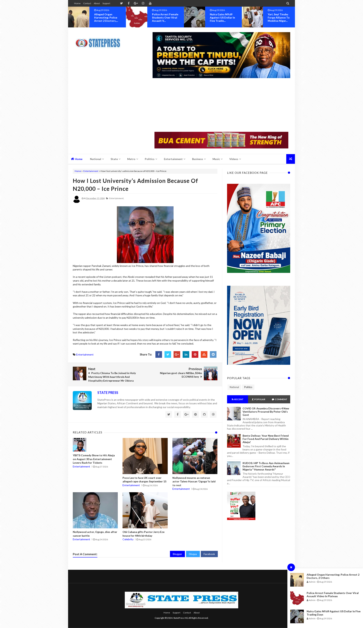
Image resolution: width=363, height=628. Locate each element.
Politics (248, 387)
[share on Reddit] (213, 354)
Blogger (177, 554)
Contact (87, 3)
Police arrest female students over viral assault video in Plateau (333, 594)
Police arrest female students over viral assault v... (114, 17)
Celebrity (128, 539)
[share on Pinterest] (195, 354)
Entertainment (90, 171)
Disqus (193, 554)
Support (106, 3)
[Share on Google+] (177, 354)
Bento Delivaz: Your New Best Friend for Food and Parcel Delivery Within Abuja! (266, 439)
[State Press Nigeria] (100, 40)
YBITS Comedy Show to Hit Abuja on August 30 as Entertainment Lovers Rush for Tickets (94, 459)
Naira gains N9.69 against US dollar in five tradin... (171, 17)
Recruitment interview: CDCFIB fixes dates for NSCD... (285, 19)
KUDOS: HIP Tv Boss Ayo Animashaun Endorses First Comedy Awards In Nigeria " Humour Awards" (266, 466)
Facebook (209, 554)
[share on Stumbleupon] (204, 354)
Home (77, 3)
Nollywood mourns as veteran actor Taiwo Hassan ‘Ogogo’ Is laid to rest (194, 481)
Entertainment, (116, 198)
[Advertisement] (221, 105)
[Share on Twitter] (167, 354)
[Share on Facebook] (158, 354)
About (97, 3)
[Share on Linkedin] (186, 354)
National (234, 387)
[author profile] (76, 202)
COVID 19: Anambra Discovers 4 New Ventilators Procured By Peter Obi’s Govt (266, 411)
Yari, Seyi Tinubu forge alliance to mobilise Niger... (227, 17)
